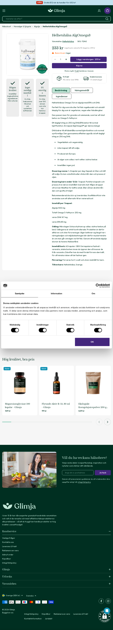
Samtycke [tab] (19, 293)
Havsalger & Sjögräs (22, 26)
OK (92, 342)
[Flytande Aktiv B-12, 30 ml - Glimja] (56, 383)
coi (12, 612)
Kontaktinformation (33, 618)
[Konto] (99, 10)
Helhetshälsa (68, 41)
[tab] (61, 90)
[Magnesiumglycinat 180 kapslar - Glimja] (19, 383)
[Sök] (107, 18)
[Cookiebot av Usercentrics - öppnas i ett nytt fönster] (98, 286)
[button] (104, 616)
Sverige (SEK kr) (13, 595)
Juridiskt (48, 618)
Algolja (37, 26)
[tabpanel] (79, 183)
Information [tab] (56, 293)
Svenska (29, 596)
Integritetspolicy (31, 614)
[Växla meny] (4, 10)
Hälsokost (6, 26)
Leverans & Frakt (80, 614)
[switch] (43, 330)
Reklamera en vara (62, 614)
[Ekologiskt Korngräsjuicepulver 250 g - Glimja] (93, 383)
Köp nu (79, 65)
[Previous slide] (99, 422)
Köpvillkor (46, 614)
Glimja (12, 609)
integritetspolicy (84, 482)
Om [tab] (93, 293)
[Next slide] (107, 422)
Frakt (77, 71)
